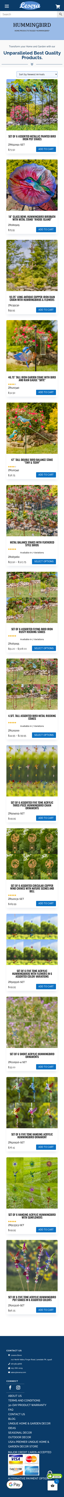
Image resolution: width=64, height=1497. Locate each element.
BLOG (11, 1418)
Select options (44, 561)
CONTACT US (16, 1414)
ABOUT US (15, 1395)
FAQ (10, 1409)
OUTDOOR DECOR (19, 1437)
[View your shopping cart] (58, 7)
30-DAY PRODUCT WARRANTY (27, 1405)
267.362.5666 (16, 1364)
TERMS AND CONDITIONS (24, 1400)
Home (17, 31)
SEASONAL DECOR (20, 1432)
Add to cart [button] (46, 149)
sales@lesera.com (18, 1372)
